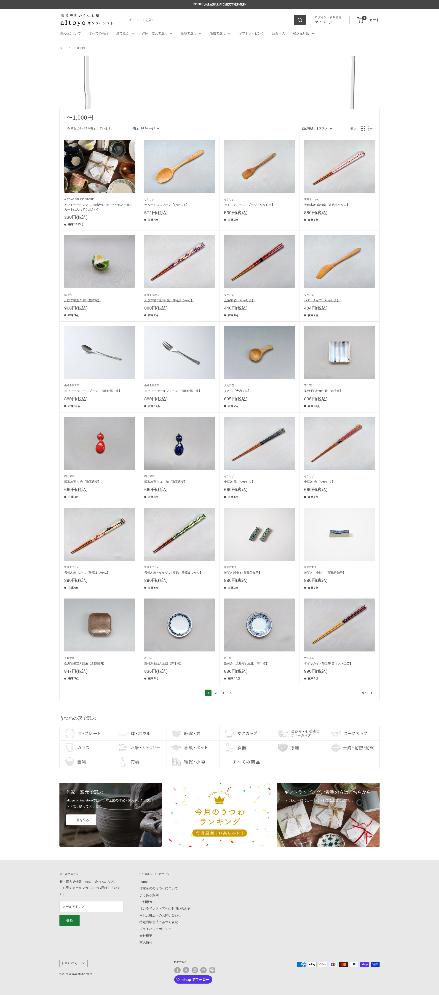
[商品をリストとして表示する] (370, 128)
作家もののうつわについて (158, 888)
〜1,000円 (78, 48)
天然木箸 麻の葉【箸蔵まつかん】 (327, 205)
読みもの (278, 33)
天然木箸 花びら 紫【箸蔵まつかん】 (169, 300)
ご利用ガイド (149, 902)
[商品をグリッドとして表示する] (363, 128)
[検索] (300, 20)
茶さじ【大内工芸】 (237, 391)
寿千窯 (308, 385)
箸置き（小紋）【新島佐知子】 (325, 572)
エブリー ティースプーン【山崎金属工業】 (93, 391)
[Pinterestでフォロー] (203, 970)
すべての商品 (98, 33)
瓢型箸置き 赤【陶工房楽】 (82, 481)
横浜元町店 (301, 33)
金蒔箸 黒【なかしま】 (239, 481)
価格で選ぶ (218, 33)
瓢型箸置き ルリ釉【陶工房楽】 (165, 481)
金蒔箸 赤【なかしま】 (319, 481)
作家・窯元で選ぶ (155, 33)
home (143, 881)
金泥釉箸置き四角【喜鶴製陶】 (85, 663)
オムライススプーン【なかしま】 (166, 205)
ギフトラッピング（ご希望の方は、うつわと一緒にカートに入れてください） (98, 207)
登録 (69, 920)
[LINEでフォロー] (212, 970)
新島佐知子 (230, 567)
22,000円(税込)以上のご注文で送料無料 (219, 4)
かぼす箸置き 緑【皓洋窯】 (82, 300)
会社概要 (145, 935)
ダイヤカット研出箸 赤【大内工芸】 (328, 663)
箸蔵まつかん (311, 199)
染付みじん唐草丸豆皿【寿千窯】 (246, 663)
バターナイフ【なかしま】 (322, 300)
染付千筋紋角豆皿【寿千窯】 (323, 391)
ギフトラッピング (251, 33)
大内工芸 (229, 385)
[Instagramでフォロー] (195, 970)
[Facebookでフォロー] (177, 970)
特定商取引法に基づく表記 (158, 922)
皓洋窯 (68, 294)
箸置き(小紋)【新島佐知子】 (243, 572)
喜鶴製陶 (69, 657)
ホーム (63, 48)
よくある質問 (149, 895)
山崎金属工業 (71, 385)
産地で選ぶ (189, 33)
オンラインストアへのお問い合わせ (165, 908)
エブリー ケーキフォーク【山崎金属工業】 (173, 391)
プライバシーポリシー (155, 929)
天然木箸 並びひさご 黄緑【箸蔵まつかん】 (173, 572)
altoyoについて (70, 33)
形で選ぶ (122, 33)
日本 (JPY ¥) (69, 963)
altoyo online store (79, 199)
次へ (364, 692)
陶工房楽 (69, 476)
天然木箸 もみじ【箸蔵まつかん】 (87, 572)
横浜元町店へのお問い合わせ (160, 915)
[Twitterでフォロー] (186, 970)
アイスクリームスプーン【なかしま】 (249, 205)
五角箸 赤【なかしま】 (239, 300)
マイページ (323, 22)
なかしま (149, 199)
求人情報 (145, 942)
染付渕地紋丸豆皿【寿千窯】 (163, 663)
